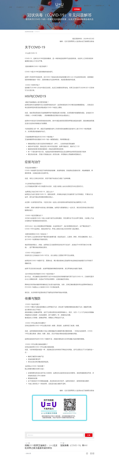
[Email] (91, 453)
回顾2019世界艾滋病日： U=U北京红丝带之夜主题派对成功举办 (41, 446)
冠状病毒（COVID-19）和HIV (73, 445)
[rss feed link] (93, 453)
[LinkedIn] (87, 453)
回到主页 (28, 453)
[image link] (59, 5)
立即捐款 (77, 9)
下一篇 (62, 443)
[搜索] (109, 6)
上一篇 (28, 443)
